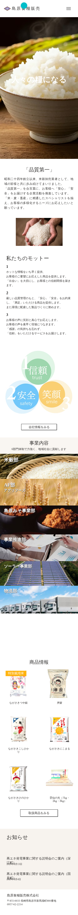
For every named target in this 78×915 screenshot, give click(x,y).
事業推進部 (15, 539)
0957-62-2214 (15, 904)
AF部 (9, 485)
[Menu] (68, 8)
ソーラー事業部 (18, 566)
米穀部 (11, 459)
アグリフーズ (14, 490)
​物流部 (10, 590)
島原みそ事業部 (19, 510)
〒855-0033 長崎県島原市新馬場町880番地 (31, 900)
